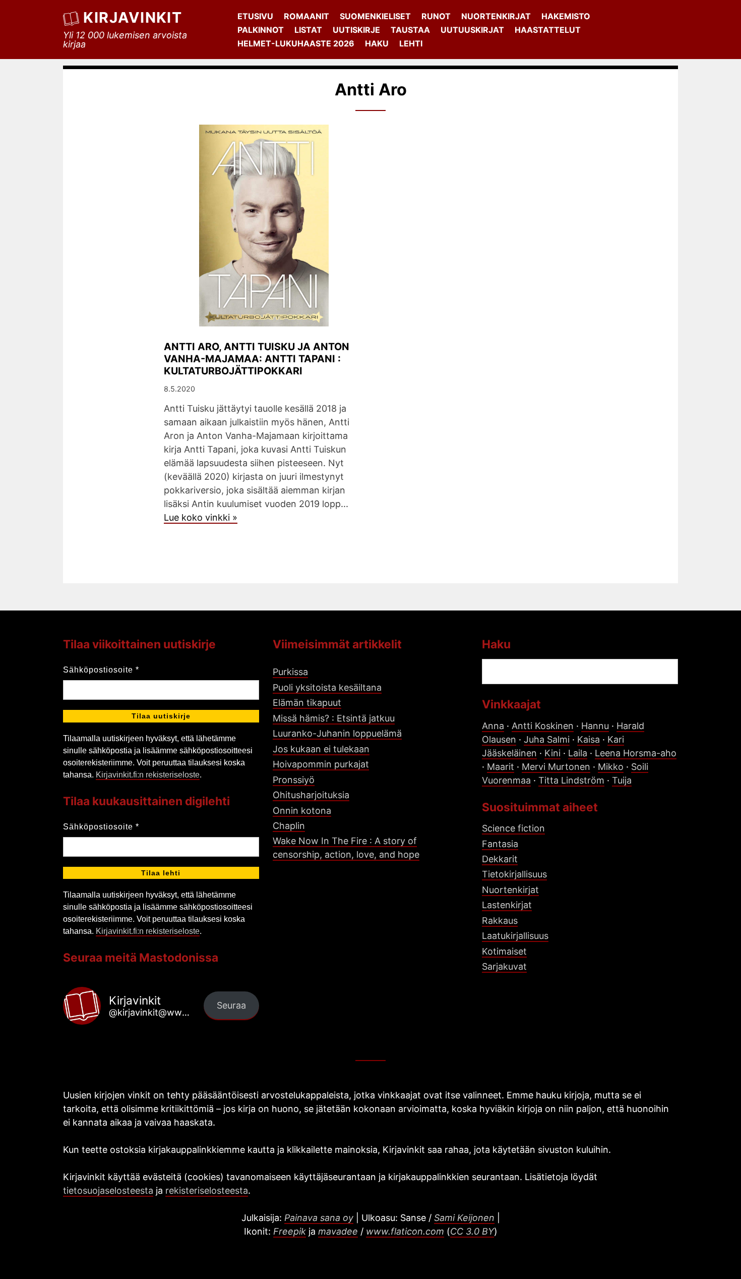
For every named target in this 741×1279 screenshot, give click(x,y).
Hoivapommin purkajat (321, 764)
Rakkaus (500, 920)
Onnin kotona (302, 810)
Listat (308, 30)
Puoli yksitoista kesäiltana (327, 687)
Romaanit (306, 16)
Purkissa (290, 671)
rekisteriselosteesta (206, 1190)
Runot (436, 16)
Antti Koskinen (543, 725)
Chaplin (289, 825)
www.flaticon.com (405, 1231)
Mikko (611, 766)
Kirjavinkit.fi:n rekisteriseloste (148, 774)
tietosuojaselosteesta (108, 1190)
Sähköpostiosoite (101, 669)
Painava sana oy (318, 1217)
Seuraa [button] (231, 1005)
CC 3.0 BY (472, 1231)
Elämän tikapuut (307, 702)
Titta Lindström (571, 780)
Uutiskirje (356, 30)
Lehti (410, 43)
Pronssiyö (294, 779)
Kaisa (588, 739)
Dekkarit (500, 859)
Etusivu (255, 16)
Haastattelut (548, 30)
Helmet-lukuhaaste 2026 (295, 43)
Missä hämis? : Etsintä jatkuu (334, 718)
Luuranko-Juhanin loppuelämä (337, 733)
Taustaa (410, 30)
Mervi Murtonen (556, 766)
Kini (552, 753)
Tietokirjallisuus (514, 874)
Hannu (595, 725)
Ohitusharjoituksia (311, 795)
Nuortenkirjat (496, 16)
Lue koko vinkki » (200, 517)
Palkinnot (260, 30)
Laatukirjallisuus (515, 935)
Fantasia (500, 844)
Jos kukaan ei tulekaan (321, 749)
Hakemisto (565, 16)
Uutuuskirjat (472, 30)
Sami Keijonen (464, 1217)
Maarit (500, 766)
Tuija (622, 780)
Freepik (289, 1231)
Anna (493, 725)
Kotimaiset (504, 951)
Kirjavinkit (132, 17)
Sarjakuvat (504, 966)
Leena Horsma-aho (635, 753)
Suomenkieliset (375, 16)
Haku (377, 43)
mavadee (338, 1231)
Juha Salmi (547, 739)
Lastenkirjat (507, 905)
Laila (577, 753)
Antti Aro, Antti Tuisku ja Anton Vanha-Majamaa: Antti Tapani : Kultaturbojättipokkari (256, 359)
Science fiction (513, 828)
